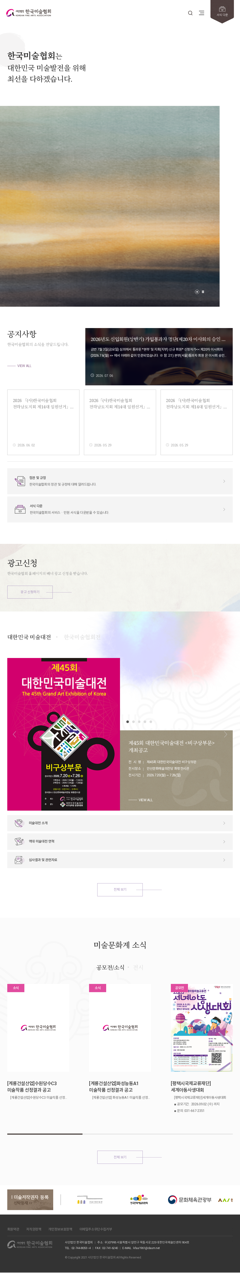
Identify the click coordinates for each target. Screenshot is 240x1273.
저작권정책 (33, 1229)
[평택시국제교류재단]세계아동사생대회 (191, 1087)
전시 (138, 967)
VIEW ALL (24, 366)
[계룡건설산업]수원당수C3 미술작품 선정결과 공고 (32, 1087)
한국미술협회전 (82, 637)
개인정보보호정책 (60, 1229)
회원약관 (13, 1229)
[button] (197, 292)
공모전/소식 (110, 967)
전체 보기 (120, 889)
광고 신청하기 (30, 592)
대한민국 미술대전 (29, 637)
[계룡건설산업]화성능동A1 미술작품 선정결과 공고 (114, 1087)
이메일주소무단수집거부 (95, 1229)
